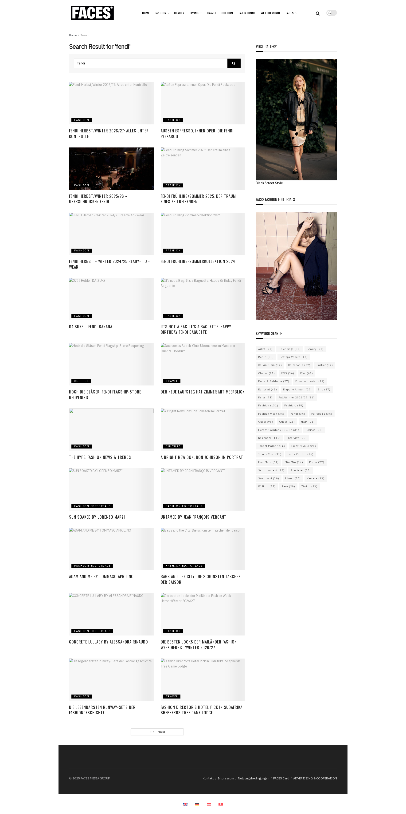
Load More (157, 732)
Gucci (265, 421)
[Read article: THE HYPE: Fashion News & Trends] (111, 430)
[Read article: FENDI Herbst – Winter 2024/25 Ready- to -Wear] (111, 234)
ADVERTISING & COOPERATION (315, 778)
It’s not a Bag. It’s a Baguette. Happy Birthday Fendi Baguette (196, 329)
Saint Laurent (271, 470)
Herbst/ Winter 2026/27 (278, 430)
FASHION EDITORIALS (92, 506)
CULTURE (228, 13)
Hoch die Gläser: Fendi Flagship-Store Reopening (105, 394)
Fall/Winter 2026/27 (297, 397)
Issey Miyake (303, 446)
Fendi (297, 413)
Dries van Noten (309, 381)
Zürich (309, 486)
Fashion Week (271, 413)
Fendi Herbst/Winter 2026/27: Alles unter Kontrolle (109, 133)
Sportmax (301, 470)
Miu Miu (294, 462)
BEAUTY (179, 13)
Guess (287, 421)
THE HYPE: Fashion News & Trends (100, 457)
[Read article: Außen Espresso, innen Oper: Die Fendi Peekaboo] (203, 103)
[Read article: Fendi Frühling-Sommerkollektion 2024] (203, 234)
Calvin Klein (270, 365)
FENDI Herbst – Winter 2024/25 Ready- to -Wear (109, 264)
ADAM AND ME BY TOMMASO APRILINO (101, 576)
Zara (288, 486)
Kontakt (208, 778)
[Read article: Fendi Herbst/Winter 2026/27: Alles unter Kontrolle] (111, 103)
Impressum (226, 778)
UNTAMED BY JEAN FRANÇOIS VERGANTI (194, 517)
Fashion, (293, 405)
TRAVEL (211, 13)
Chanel (266, 373)
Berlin (266, 357)
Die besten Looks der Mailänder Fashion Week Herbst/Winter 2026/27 (199, 644)
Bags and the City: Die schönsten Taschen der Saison (201, 579)
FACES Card (281, 778)
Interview (297, 438)
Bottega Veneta (294, 357)
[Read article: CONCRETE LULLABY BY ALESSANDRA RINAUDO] (111, 614)
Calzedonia (299, 365)
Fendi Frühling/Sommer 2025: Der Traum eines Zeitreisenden (198, 199)
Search (84, 35)
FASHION (160, 13)
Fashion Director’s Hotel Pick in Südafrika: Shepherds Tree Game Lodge (202, 710)
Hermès (314, 430)
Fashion (268, 405)
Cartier (324, 365)
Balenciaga (290, 349)
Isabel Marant (271, 446)
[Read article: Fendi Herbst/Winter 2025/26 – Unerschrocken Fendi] (111, 168)
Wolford (267, 486)
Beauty (315, 349)
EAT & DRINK (247, 13)
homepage (269, 438)
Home (146, 13)
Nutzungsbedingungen (253, 778)
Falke (265, 397)
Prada (316, 462)
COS (287, 373)
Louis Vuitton (300, 454)
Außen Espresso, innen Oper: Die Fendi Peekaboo (197, 133)
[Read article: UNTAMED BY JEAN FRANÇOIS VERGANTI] (203, 489)
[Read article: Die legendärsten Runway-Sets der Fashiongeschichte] (111, 680)
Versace (315, 478)
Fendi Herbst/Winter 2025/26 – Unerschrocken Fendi (98, 199)
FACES (290, 13)
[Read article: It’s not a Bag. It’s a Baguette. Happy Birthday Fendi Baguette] (203, 299)
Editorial (267, 389)
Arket (265, 349)
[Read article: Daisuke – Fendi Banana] (111, 299)
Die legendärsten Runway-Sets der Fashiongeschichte (102, 710)
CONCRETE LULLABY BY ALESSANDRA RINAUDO (109, 642)
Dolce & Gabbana (273, 381)
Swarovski (268, 478)
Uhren (293, 478)
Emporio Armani (297, 389)
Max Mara (268, 462)
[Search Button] (318, 13)
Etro (324, 389)
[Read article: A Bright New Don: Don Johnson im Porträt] (203, 430)
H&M (308, 421)
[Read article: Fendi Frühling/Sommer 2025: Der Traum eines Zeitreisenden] (203, 168)
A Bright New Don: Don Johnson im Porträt (202, 457)
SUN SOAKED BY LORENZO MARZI (97, 517)
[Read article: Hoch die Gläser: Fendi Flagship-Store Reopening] (111, 364)
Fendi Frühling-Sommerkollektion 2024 (198, 261)
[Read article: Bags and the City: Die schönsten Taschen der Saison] (203, 549)
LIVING (194, 13)
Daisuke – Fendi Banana (90, 327)
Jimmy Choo (269, 454)
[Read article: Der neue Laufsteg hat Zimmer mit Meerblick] (203, 364)
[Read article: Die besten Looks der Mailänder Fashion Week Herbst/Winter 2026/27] (203, 614)
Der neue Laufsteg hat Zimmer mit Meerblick (203, 392)
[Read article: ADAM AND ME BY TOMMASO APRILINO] (111, 549)
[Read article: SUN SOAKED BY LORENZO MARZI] (111, 489)
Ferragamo (321, 413)
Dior (306, 373)
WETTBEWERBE (271, 13)
